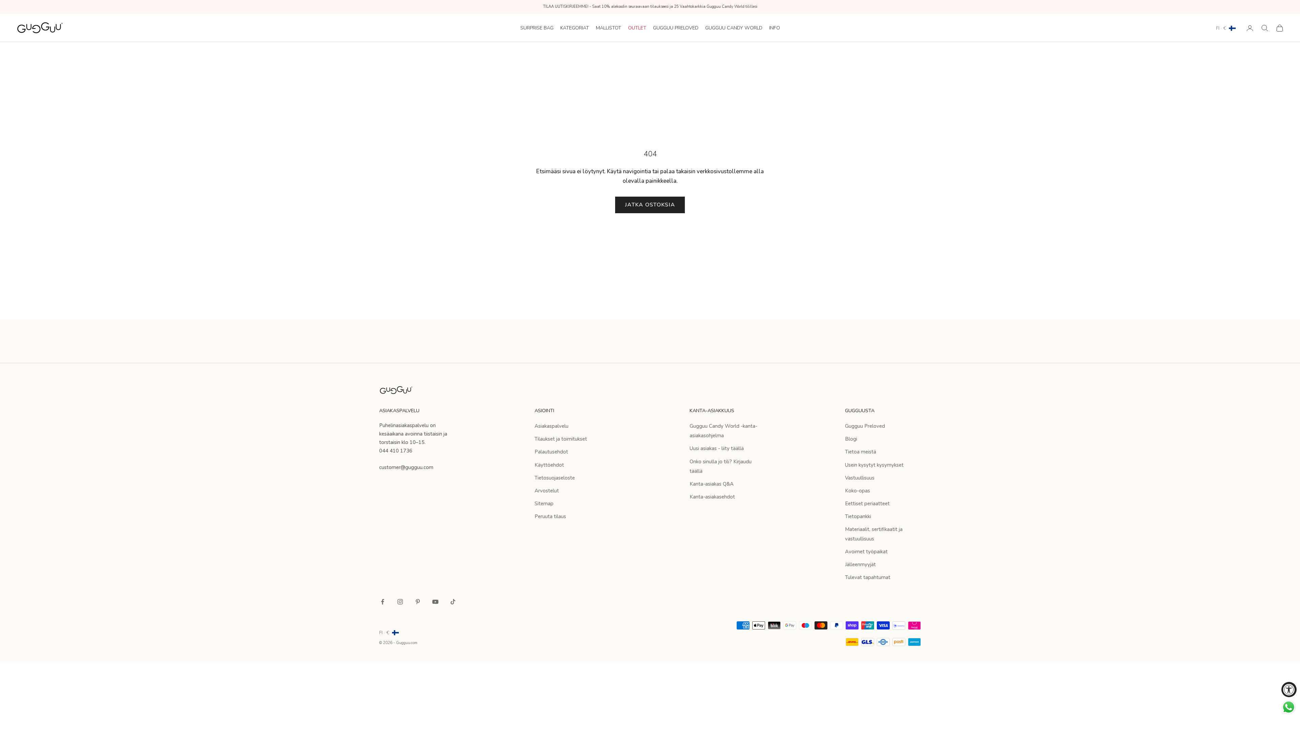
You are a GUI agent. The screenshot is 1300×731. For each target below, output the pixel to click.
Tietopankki (858, 516)
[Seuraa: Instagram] (400, 601)
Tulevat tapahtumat (867, 577)
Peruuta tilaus (550, 516)
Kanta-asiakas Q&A (712, 484)
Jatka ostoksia (650, 204)
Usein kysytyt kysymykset (874, 465)
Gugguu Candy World (733, 27)
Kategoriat (574, 27)
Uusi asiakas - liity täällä (717, 448)
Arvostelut (547, 490)
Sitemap (544, 503)
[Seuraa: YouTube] (435, 601)
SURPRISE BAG (537, 27)
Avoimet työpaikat (866, 551)
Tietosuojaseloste (555, 477)
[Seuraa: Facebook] (382, 601)
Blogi (851, 439)
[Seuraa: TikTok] (453, 601)
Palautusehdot (551, 451)
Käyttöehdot (549, 465)
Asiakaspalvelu (551, 426)
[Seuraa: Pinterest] (417, 601)
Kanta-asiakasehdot (712, 496)
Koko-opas (857, 490)
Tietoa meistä (860, 451)
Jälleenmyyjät (860, 564)
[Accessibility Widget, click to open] (1289, 689)
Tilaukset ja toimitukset (561, 439)
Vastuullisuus (859, 477)
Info (774, 27)
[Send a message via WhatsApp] (1289, 707)
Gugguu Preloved (675, 27)
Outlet (637, 27)
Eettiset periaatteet (867, 503)
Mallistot (608, 27)
